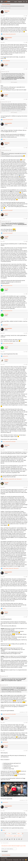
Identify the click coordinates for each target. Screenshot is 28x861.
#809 (26, 293)
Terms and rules (9, 859)
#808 (26, 241)
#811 (26, 333)
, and (9, 34)
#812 (26, 351)
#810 (26, 319)
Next (19, 833)
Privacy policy (15, 859)
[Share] (24, 16)
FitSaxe (3, 8)
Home (23, 859)
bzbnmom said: (4, 71)
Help (20, 859)
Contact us (3, 859)
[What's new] (24, 1)
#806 (26, 147)
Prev (9, 833)
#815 (26, 487)
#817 (26, 616)
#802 (26, 42)
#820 (26, 810)
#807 (26, 218)
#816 (26, 576)
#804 (26, 99)
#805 (26, 128)
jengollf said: (3, 676)
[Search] (26, 1)
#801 (26, 15)
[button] (1, 1)
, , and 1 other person (12, 479)
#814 (26, 449)
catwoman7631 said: (5, 101)
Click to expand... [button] (14, 82)
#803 (26, 69)
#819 (26, 750)
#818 (26, 722)
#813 (26, 364)
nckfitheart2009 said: (5, 150)
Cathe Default (4, 858)
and (6, 60)
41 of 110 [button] (14, 833)
